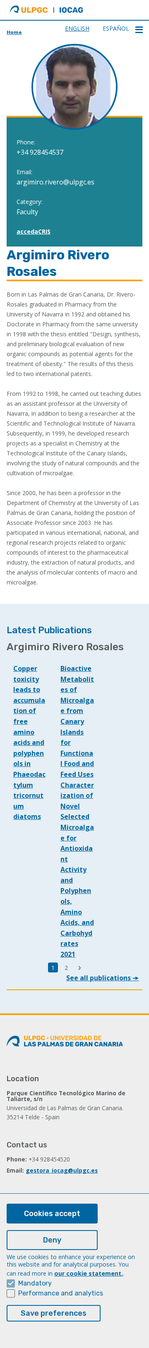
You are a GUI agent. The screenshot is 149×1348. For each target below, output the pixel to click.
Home (14, 32)
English (77, 28)
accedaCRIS (33, 231)
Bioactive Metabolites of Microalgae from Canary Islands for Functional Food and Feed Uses (77, 721)
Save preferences (54, 1313)
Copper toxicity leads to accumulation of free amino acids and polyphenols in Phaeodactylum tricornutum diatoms (29, 742)
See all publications (99, 977)
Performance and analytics (60, 1293)
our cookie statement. (88, 1273)
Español (116, 28)
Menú (139, 30)
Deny (52, 1240)
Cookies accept (52, 1213)
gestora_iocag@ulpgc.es (62, 1170)
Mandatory (35, 1283)
